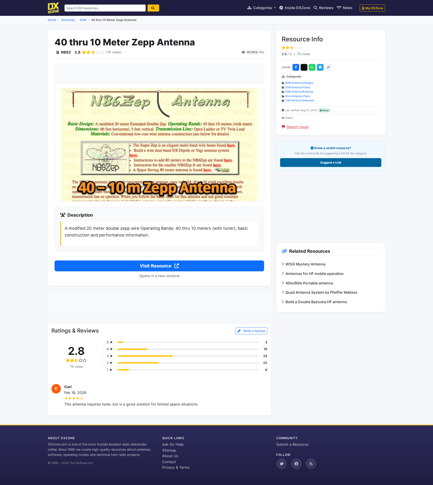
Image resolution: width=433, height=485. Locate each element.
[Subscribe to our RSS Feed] (311, 463)
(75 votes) (113, 52)
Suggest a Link (330, 162)
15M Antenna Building (299, 91)
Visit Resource (156, 266)
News (347, 7)
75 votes (303, 54)
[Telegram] (320, 67)
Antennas (68, 20)
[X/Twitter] (304, 67)
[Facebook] (296, 67)
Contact (169, 461)
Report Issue (297, 126)
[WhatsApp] (312, 67)
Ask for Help (173, 444)
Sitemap (169, 450)
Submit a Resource (292, 444)
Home (52, 20)
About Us (170, 456)
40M (83, 20)
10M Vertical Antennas (299, 100)
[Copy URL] (328, 67)
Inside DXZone (297, 7)
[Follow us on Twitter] (281, 463)
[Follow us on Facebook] (296, 463)
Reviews (325, 7)
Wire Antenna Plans (297, 96)
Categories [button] (262, 7)
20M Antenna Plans (297, 87)
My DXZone (374, 8)
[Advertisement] (159, 73)
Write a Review (253, 331)
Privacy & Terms (176, 467)
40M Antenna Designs (299, 82)
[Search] (153, 8)
